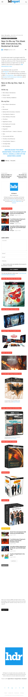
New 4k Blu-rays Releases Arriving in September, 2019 (22, 176)
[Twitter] (19, 688)
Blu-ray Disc (7, 35)
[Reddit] (15, 688)
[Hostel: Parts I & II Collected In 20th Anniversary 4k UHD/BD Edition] (5, 214)
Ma (6, 73)
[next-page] (4, 233)
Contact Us (10, 693)
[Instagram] (8, 688)
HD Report (6, 49)
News (8, 38)
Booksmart (6, 71)
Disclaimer (16, 693)
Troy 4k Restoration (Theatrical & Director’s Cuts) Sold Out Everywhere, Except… (17, 220)
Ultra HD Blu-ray (14, 38)
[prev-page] (2, 233)
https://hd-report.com (14, 195)
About (5, 693)
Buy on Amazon (13, 438)
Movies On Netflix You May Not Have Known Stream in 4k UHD (6, 176)
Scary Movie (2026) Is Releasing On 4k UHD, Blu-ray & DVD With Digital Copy (18, 227)
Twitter (14, 201)
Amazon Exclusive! (16, 401)
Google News (18, 678)
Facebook (14, 202)
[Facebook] (4, 688)
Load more (13, 561)
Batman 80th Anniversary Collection (12, 77)
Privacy (22, 693)
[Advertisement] (14, 18)
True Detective (10, 75)
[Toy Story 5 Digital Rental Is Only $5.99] (5, 556)
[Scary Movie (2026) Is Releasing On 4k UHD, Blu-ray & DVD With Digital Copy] (5, 228)
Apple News (18, 201)
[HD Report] (14, 1)
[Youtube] (23, 688)
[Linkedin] (12, 688)
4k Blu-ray (7, 160)
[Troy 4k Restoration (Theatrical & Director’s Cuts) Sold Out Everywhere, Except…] (5, 221)
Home (2, 35)
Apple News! (11, 678)
